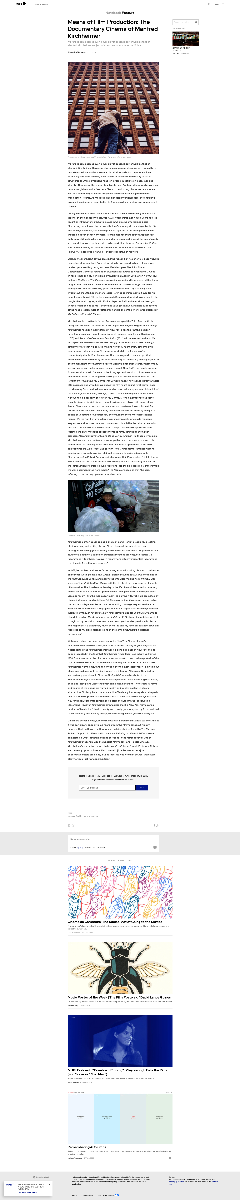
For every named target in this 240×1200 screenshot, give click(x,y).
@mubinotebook (42, 1177)
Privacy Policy (87, 1195)
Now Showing (41, 4)
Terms (74, 1195)
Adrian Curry (73, 1006)
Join (141, 787)
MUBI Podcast (73, 1082)
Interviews (93, 816)
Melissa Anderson (75, 1158)
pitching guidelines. (176, 1182)
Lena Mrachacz (74, 933)
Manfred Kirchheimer (77, 816)
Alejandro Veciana (76, 52)
